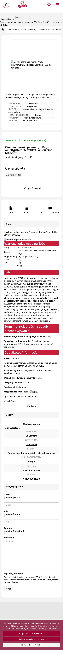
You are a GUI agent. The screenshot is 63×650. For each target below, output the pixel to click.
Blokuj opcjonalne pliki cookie (31, 639)
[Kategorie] (57, 4)
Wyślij (8, 588)
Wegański (32, 106)
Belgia (38, 115)
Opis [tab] (11, 212)
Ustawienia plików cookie (32, 645)
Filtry (18, 17)
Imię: (12, 512)
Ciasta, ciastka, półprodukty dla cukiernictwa (30, 110)
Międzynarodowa (32, 117)
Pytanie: (14, 529)
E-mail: (12, 496)
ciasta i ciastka (28, 29)
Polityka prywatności (26, 580)
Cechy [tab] (26, 212)
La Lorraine (33, 103)
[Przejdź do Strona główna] (2, 29)
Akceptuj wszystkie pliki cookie (31, 633)
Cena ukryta (15, 168)
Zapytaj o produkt (13, 175)
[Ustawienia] (49, 4)
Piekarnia (12, 29)
